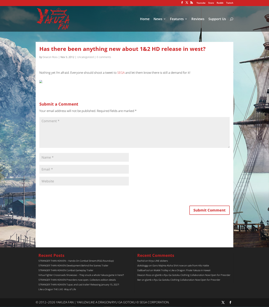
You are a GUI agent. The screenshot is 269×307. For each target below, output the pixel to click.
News (158, 19)
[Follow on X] (223, 302)
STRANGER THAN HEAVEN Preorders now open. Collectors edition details (77, 279)
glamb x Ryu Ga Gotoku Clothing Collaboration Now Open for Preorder (192, 275)
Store (211, 3)
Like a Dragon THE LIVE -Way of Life (57, 289)
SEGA (121, 72)
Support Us (217, 19)
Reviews (197, 19)
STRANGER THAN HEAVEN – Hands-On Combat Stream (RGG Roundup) (76, 260)
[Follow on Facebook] (230, 302)
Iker (139, 279)
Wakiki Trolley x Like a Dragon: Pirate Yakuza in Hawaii (182, 270)
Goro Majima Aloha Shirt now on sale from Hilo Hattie (180, 265)
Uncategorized (85, 57)
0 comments (104, 57)
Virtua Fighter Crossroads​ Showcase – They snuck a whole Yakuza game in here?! (81, 275)
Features (177, 19)
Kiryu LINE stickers (158, 260)
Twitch (229, 3)
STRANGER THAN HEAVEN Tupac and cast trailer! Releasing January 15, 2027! (78, 284)
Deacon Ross (50, 57)
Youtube (201, 3)
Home (145, 19)
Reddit (220, 3)
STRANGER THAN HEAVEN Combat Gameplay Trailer (65, 270)
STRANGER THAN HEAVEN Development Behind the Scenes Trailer (73, 265)
